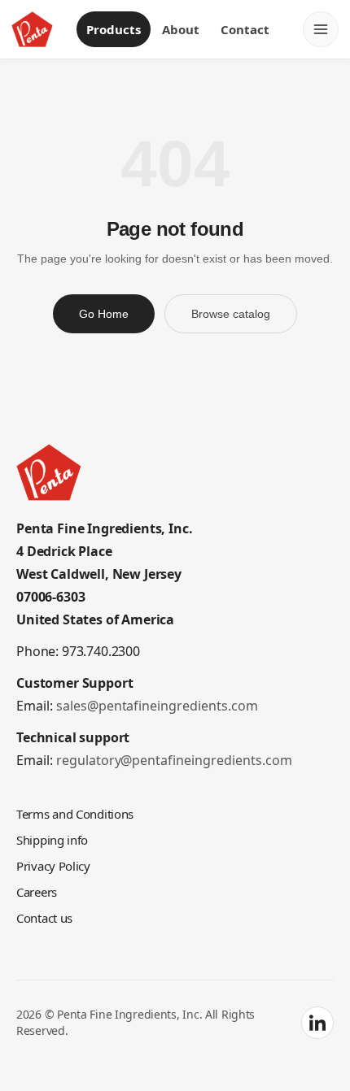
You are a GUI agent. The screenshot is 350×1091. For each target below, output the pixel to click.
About (180, 29)
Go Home (101, 333)
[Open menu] (321, 29)
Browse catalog (231, 333)
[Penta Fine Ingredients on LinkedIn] (317, 1042)
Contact (246, 29)
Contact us (47, 937)
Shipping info (52, 859)
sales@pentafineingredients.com (154, 724)
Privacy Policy (55, 885)
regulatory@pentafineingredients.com (170, 779)
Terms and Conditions (76, 833)
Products (112, 29)
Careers (37, 911)
